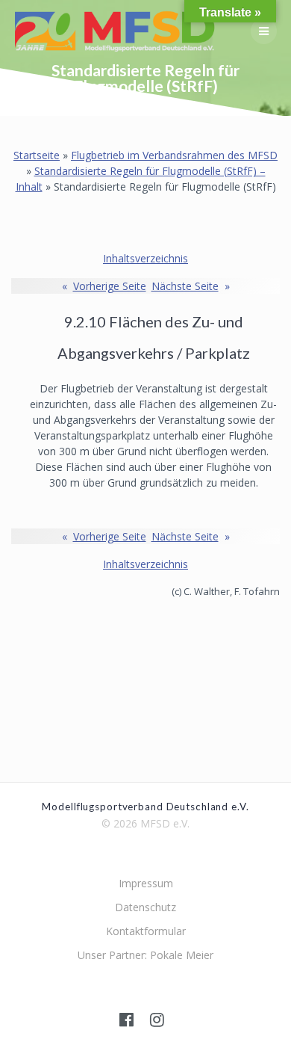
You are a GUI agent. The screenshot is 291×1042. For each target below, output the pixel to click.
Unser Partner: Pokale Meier (145, 955)
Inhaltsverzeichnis (145, 258)
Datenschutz (145, 907)
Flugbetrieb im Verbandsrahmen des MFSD (174, 155)
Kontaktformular (146, 931)
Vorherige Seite (104, 286)
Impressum (146, 883)
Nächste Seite (190, 286)
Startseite (36, 155)
